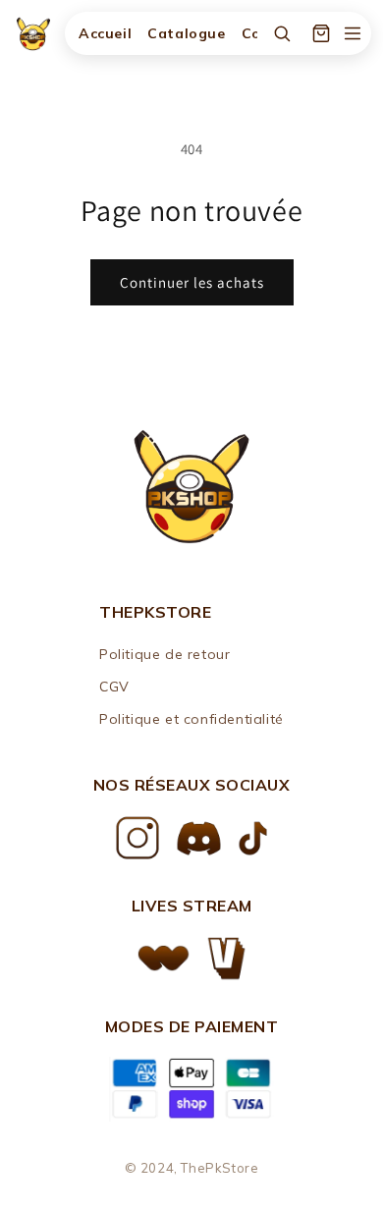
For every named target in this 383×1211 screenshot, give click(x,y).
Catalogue (186, 33)
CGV (114, 686)
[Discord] (199, 838)
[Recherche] (282, 33)
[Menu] (352, 33)
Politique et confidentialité (191, 719)
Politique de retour (164, 654)
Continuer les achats (192, 282)
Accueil (105, 33)
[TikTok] (253, 838)
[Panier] (321, 33)
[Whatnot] (164, 958)
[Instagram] (137, 837)
